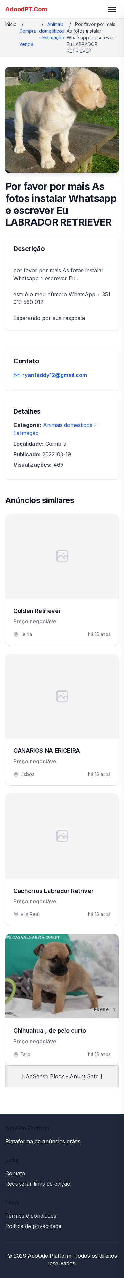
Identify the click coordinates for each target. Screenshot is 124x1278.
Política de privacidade (33, 1226)
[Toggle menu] (112, 9)
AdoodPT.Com (26, 9)
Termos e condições (30, 1215)
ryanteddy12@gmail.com (54, 375)
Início (11, 24)
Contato (15, 1173)
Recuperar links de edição (37, 1183)
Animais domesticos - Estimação (51, 30)
